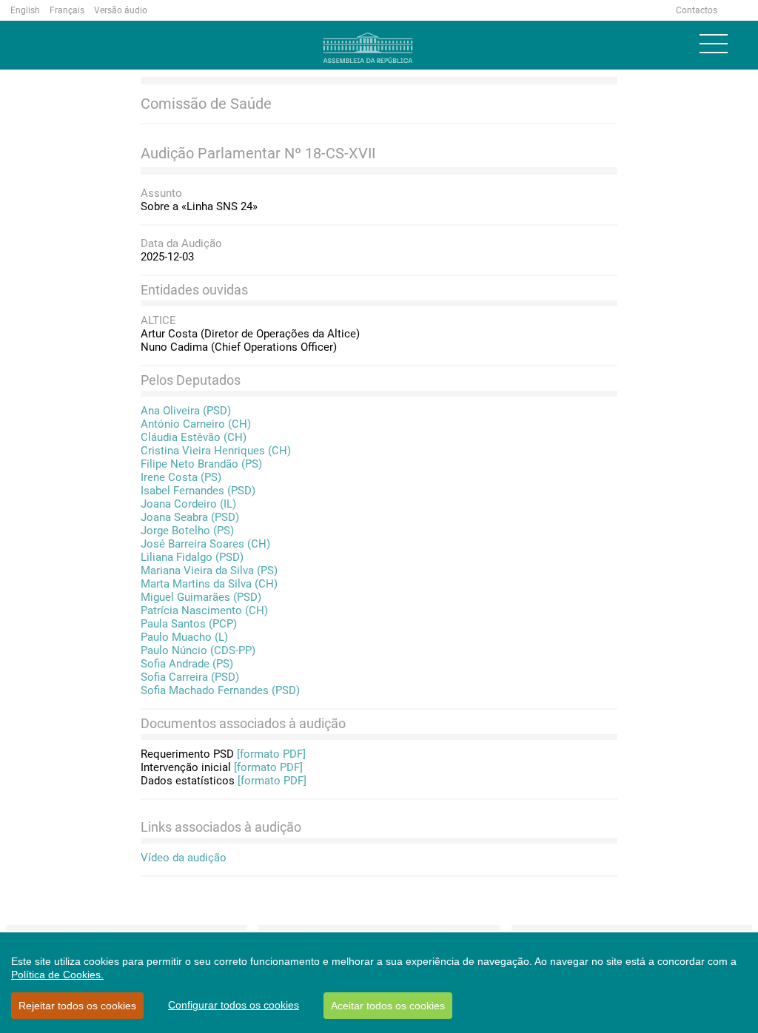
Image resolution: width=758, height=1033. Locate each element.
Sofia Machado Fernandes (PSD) (220, 690)
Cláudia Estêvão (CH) (193, 437)
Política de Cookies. (57, 974)
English (25, 10)
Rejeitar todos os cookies (77, 1006)
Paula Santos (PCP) (189, 623)
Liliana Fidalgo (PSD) (192, 557)
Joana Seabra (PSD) (190, 517)
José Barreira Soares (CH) (205, 544)
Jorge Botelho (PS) (187, 530)
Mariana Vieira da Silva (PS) (209, 570)
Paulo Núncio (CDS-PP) (198, 650)
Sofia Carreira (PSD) (190, 677)
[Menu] (713, 44)
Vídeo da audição (184, 857)
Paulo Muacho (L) (184, 637)
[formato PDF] (271, 754)
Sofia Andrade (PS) (187, 663)
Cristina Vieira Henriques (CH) (216, 450)
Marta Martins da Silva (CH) (209, 583)
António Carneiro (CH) (196, 424)
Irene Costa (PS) (181, 477)
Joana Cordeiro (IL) (188, 504)
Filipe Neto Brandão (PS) (201, 464)
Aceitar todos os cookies (388, 1006)
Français (67, 10)
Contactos (696, 10)
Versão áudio (120, 10)
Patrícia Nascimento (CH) (204, 610)
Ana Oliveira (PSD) (186, 410)
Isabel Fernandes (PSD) (198, 490)
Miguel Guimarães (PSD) (201, 597)
